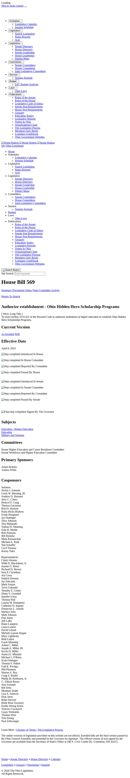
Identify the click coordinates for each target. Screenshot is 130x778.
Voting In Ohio (23, 121)
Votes (35, 290)
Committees (15, 62)
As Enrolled (7, 334)
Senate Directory (24, 46)
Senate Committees (25, 65)
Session (13, 74)
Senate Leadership (25, 52)
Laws (12, 88)
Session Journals (23, 77)
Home (11, 151)
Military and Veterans (12, 435)
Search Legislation (25, 33)
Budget (13, 81)
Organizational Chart (26, 124)
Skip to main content (12, 5)
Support (45, 764)
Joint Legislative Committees (30, 71)
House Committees (25, 68)
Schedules (14, 21)
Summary (6, 290)
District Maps (22, 58)
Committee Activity (49, 290)
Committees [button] (14, 194)
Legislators (15, 43)
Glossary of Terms (26, 729)
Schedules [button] (13, 154)
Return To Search (10, 296)
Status (28, 290)
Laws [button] (11, 215)
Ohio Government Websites (30, 137)
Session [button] (12, 206)
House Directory (24, 49)
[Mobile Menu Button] (25, 6)
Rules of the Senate (25, 97)
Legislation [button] (14, 163)
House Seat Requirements (28, 109)
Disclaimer (33, 764)
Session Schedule (24, 27)
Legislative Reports (25, 118)
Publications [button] (14, 221)
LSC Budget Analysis (26, 84)
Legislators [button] (14, 175)
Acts (17, 39)
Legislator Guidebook (26, 134)
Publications (15, 94)
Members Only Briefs (26, 131)
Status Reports (22, 36)
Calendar (55, 759)
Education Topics (24, 115)
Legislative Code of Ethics (29, 103)
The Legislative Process (27, 127)
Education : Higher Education (17, 429)
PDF (17, 334)
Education (6, 432)
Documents (18, 290)
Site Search (7, 273)
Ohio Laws (21, 91)
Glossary (19, 112)
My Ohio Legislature (12, 145)
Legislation (15, 30)
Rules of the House (25, 100)
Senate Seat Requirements (29, 106)
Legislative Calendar (26, 24)
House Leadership (24, 55)
